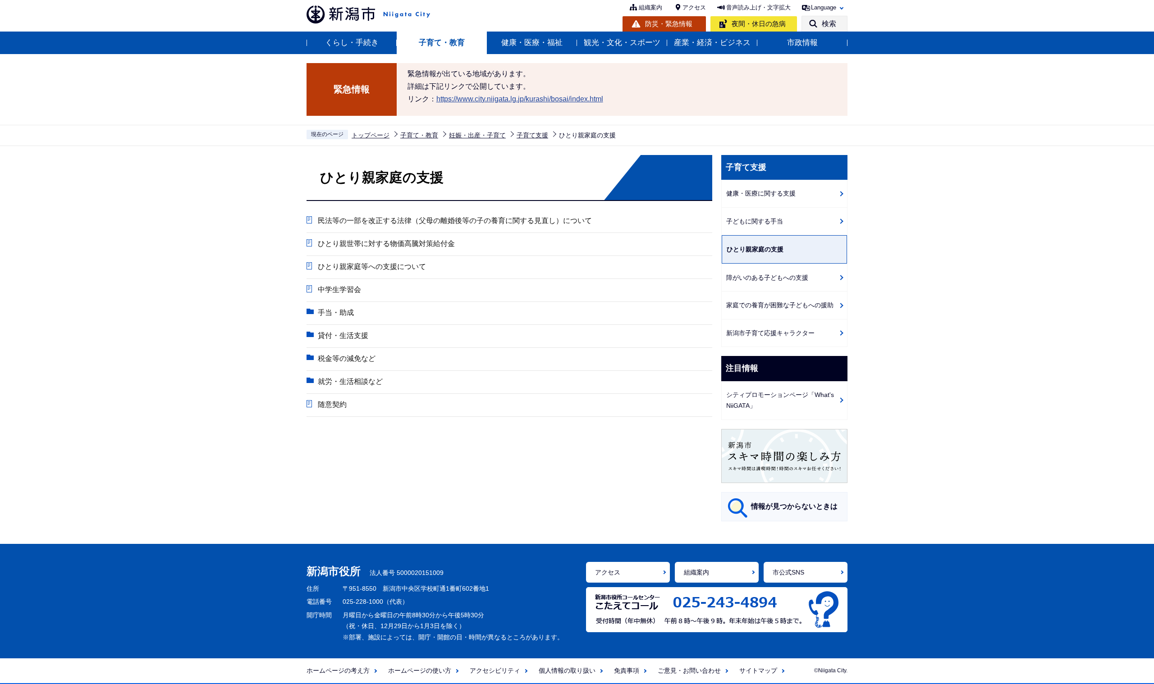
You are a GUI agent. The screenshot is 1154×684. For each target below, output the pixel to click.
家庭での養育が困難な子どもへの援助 (779, 305)
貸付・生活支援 (343, 335)
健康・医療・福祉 (532, 42)
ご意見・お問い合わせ (689, 670)
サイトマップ (758, 670)
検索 (829, 23)
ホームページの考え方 (338, 670)
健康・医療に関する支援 (761, 193)
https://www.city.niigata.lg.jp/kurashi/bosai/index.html (519, 99)
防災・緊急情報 (668, 23)
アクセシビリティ (495, 670)
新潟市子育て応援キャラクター (770, 333)
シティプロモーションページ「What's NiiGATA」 (780, 400)
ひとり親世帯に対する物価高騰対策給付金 (386, 243)
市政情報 (802, 42)
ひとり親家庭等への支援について (372, 266)
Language (823, 7)
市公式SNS (788, 572)
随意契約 (332, 404)
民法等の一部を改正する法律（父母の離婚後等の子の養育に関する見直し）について (455, 220)
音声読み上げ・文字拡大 (758, 7)
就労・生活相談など (350, 381)
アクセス (694, 7)
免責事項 (626, 670)
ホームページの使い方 (419, 670)
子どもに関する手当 (754, 221)
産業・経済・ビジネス (712, 42)
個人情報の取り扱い (567, 670)
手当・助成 (336, 312)
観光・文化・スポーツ (622, 42)
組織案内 (650, 7)
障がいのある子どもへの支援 (767, 277)
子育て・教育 (442, 42)
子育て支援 (532, 135)
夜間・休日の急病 (759, 23)
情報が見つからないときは (794, 506)
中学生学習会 (339, 289)
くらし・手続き (352, 42)
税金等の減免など (347, 358)
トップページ (370, 135)
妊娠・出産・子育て (477, 135)
